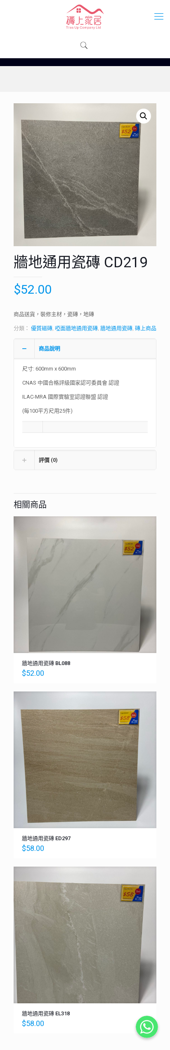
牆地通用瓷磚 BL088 (46, 663)
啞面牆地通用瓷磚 (76, 328)
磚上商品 (145, 328)
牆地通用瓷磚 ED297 (46, 838)
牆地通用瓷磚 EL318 (46, 1013)
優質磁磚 (41, 328)
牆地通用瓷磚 (116, 328)
